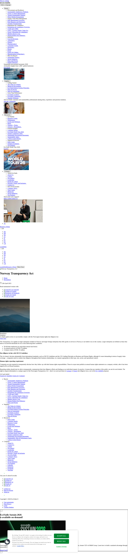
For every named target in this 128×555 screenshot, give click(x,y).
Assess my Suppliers (6, 376)
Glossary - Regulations (14, 127)
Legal (5, 505)
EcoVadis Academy (13, 94)
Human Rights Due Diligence (16, 35)
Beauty (9, 49)
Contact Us (10, 185)
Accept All (61, 536)
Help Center (11, 142)
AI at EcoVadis (11, 455)
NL (5, 235)
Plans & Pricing (12, 89)
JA (4, 237)
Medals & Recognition (14, 86)
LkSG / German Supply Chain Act (17, 30)
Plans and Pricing (12, 61)
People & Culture (12, 181)
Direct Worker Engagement (15, 17)
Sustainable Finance (13, 57)
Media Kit (10, 192)
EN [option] (3, 228)
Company (7, 171)
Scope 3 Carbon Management (16, 13)
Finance (9, 42)
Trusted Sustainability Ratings (16, 15)
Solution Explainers (13, 144)
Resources (7, 115)
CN (5, 243)
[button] (7, 542)
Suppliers (7, 81)
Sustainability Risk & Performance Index (19, 438)
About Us (10, 175)
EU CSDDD (99, 371)
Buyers (6, 8)
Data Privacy (7, 504)
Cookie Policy (20, 546)
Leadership (10, 180)
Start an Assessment (13, 91)
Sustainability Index (13, 137)
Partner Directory (12, 62)
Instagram (10, 467)
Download (7, 67)
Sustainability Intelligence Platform (17, 12)
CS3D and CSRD (12, 29)
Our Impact (11, 178)
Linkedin (10, 465)
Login (2, 247)
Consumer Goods (12, 45)
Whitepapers (11, 120)
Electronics (10, 47)
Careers (9, 176)
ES (5, 242)
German (68, 371)
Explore (6, 149)
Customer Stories (12, 130)
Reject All (61, 541)
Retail (9, 50)
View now (3, 338)
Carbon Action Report (14, 138)
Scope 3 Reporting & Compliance (17, 32)
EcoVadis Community (14, 96)
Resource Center (12, 118)
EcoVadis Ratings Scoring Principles (18, 88)
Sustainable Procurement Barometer (18, 135)
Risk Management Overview (16, 20)
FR (5, 232)
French (75, 371)
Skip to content (4, 1)
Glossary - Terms (12, 125)
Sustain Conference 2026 (14, 133)
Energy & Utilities (12, 52)
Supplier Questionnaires (14, 23)
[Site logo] (5, 3)
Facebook (10, 468)
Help (5, 247)
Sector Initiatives (12, 59)
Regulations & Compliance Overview (18, 27)
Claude (13, 295)
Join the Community (10, 101)
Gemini (14, 291)
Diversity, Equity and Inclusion (16, 183)
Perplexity (16, 293)
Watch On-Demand (6, 550)
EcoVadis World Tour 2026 (15, 132)
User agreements (9, 502)
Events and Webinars (13, 122)
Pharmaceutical (11, 44)
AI (4, 223)
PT (5, 240)
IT (4, 238)
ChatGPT (16, 290)
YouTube (10, 470)
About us (6, 492)
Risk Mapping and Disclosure (16, 22)
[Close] (1, 511)
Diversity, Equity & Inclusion (16, 453)
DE (5, 233)
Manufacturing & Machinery (15, 54)
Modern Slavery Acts (13, 34)
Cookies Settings (9, 507)
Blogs (9, 123)
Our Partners (11, 145)
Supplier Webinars (12, 98)
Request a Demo (5, 227)
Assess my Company (18, 376)
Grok (12, 296)
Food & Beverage (12, 39)
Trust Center (11, 190)
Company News (12, 188)
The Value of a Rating (14, 84)
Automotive (11, 40)
